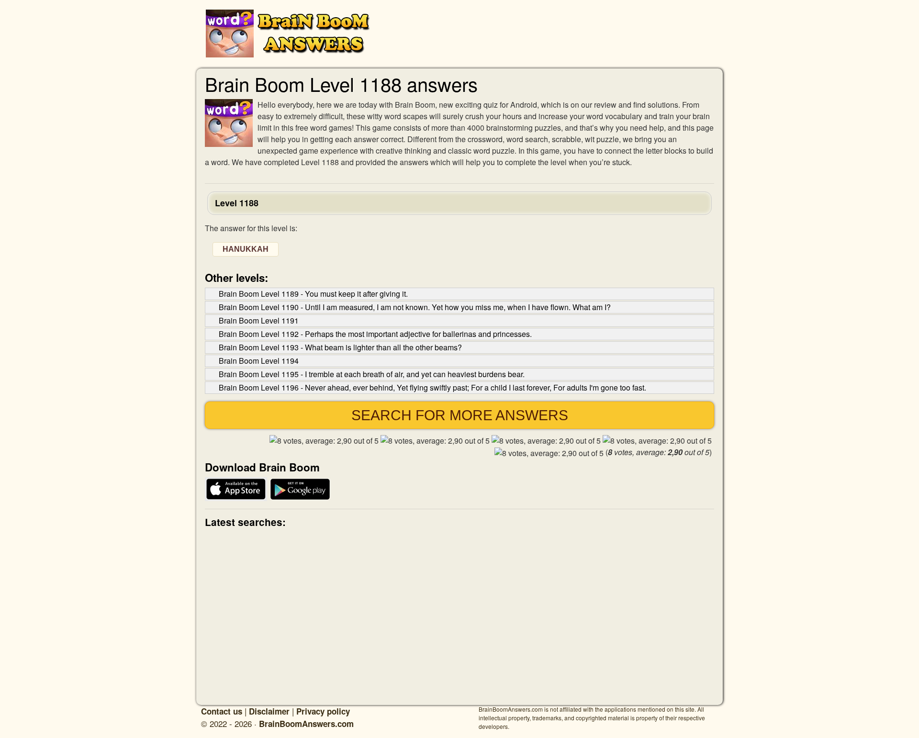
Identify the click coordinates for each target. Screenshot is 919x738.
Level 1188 (236, 203)
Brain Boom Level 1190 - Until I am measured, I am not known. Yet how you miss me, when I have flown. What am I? (415, 307)
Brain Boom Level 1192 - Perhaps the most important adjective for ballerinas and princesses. (375, 333)
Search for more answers (459, 415)
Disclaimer (269, 711)
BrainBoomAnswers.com (306, 723)
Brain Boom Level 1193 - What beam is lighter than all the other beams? (340, 347)
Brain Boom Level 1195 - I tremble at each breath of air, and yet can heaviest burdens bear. (372, 374)
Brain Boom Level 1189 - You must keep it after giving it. (313, 293)
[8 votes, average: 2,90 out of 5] (324, 441)
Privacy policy (323, 711)
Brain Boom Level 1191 (259, 320)
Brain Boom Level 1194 (259, 360)
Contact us (221, 711)
